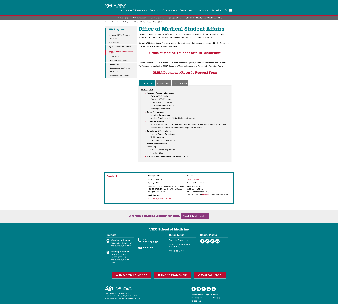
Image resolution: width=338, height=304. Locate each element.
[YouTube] (214, 289)
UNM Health (196, 301)
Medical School (211, 275)
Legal (207, 295)
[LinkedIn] (212, 241)
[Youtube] (217, 241)
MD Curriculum (139, 18)
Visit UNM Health (195, 216)
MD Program (126, 22)
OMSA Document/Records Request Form (185, 72)
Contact (214, 295)
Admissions (123, 18)
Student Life (114, 72)
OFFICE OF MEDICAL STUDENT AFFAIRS (204, 18)
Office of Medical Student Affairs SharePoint (185, 53)
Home (107, 22)
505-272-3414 (193, 179)
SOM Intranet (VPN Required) (179, 245)
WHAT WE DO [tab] (147, 83)
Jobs (208, 298)
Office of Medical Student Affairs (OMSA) (149, 22)
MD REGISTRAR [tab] (180, 83)
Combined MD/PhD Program (119, 35)
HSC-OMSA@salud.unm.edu (159, 199)
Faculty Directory (178, 240)
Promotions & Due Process (120, 68)
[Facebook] (202, 241)
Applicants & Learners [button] (133, 10)
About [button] (203, 10)
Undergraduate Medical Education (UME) (121, 47)
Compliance (114, 64)
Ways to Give (176, 251)
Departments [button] (187, 10)
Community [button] (169, 10)
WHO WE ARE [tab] (163, 83)
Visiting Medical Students (119, 75)
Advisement (114, 57)
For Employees (197, 298)
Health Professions (173, 275)
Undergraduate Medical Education (166, 18)
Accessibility (197, 295)
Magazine (216, 10)
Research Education (132, 275)
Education (115, 22)
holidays (205, 194)
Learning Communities (118, 60)
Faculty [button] (154, 10)
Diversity (216, 298)
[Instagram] (207, 241)
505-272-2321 (150, 242)
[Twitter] (203, 289)
